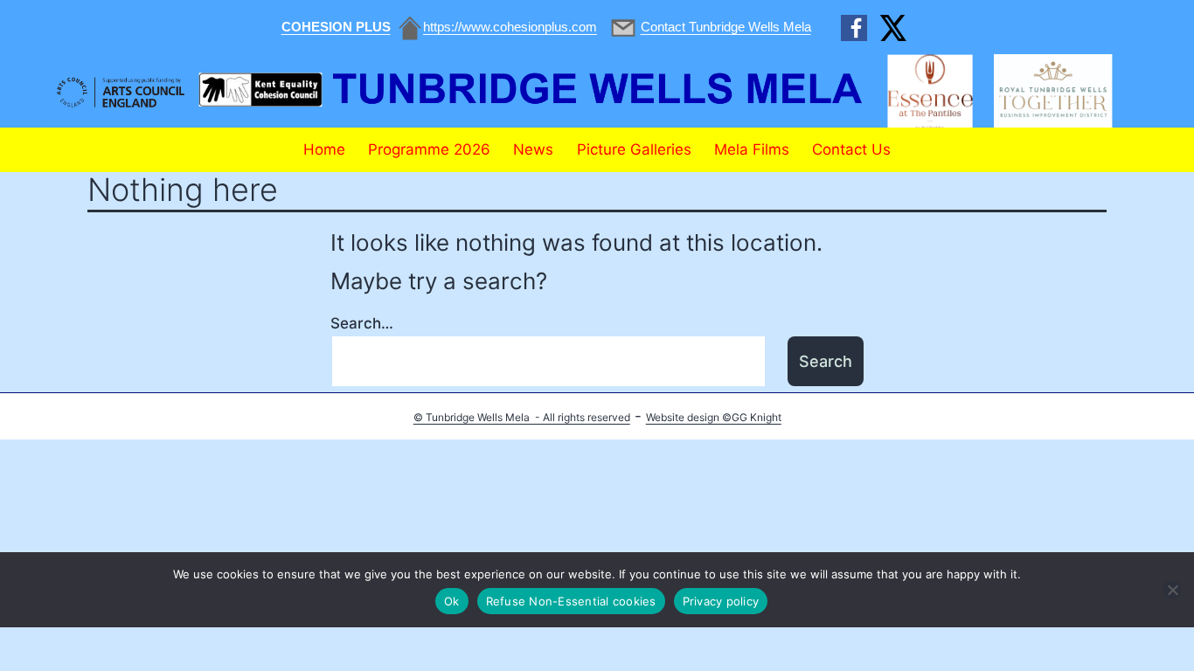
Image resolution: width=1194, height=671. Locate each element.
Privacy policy (721, 601)
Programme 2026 (429, 149)
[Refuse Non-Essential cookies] (1172, 589)
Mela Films (751, 149)
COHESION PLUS (336, 26)
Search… (361, 323)
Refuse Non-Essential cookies (571, 601)
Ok (452, 601)
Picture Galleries (634, 149)
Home (324, 149)
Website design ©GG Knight (713, 417)
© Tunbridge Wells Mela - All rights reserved (521, 417)
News (533, 149)
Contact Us (851, 149)
